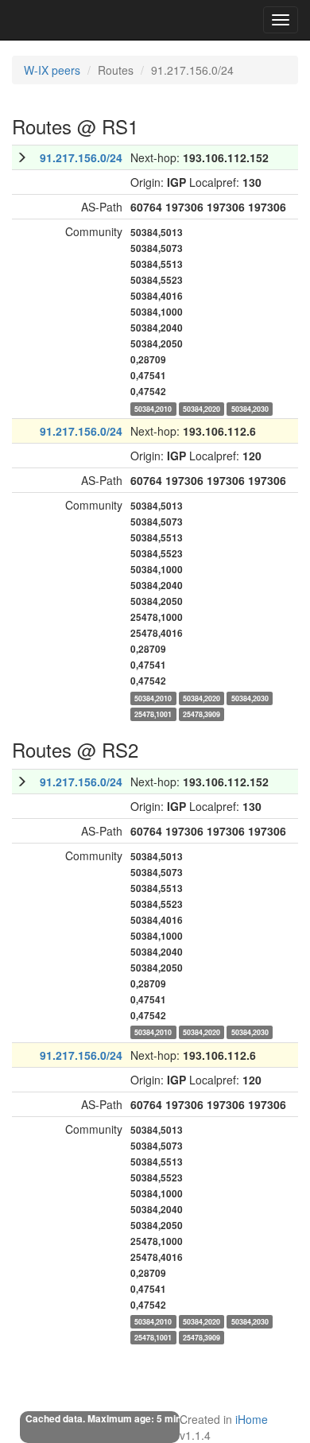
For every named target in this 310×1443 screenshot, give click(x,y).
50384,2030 (250, 408)
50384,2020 (201, 408)
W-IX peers (52, 70)
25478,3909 (201, 713)
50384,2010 (153, 408)
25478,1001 (153, 713)
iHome (251, 1419)
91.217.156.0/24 (81, 157)
